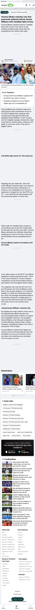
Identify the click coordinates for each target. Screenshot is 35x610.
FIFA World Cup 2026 (7, 537)
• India (3, 566)
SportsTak (3, 1)
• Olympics (20, 535)
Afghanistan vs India (7, 551)
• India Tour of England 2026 (24, 569)
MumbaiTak (17, 1)
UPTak (13, 1)
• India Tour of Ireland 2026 (25, 571)
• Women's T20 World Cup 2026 (25, 562)
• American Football (23, 551)
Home (2, 8)
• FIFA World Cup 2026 (23, 564)
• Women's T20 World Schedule (23, 577)
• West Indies (5, 580)
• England (4, 575)
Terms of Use (17, 597)
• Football (20, 537)
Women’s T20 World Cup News (8, 549)
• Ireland (4, 585)
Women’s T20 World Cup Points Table (8, 547)
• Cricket (20, 532)
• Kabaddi (20, 542)
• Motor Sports (21, 546)
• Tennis (20, 539)
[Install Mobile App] (26, 5)
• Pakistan (4, 573)
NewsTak (9, 1)
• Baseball (20, 554)
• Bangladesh (5, 568)
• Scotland (4, 578)
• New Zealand (5, 583)
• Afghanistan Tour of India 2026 (25, 566)
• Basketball (21, 544)
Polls (3, 554)
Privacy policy (17, 594)
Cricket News (5, 556)
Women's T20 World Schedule (7, 542)
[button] (12, 383)
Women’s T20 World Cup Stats (8, 544)
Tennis (7, 8)
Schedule (4, 535)
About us (17, 591)
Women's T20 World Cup (8, 539)
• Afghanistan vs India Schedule (24, 580)
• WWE (19, 549)
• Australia (4, 564)
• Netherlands (5, 571)
